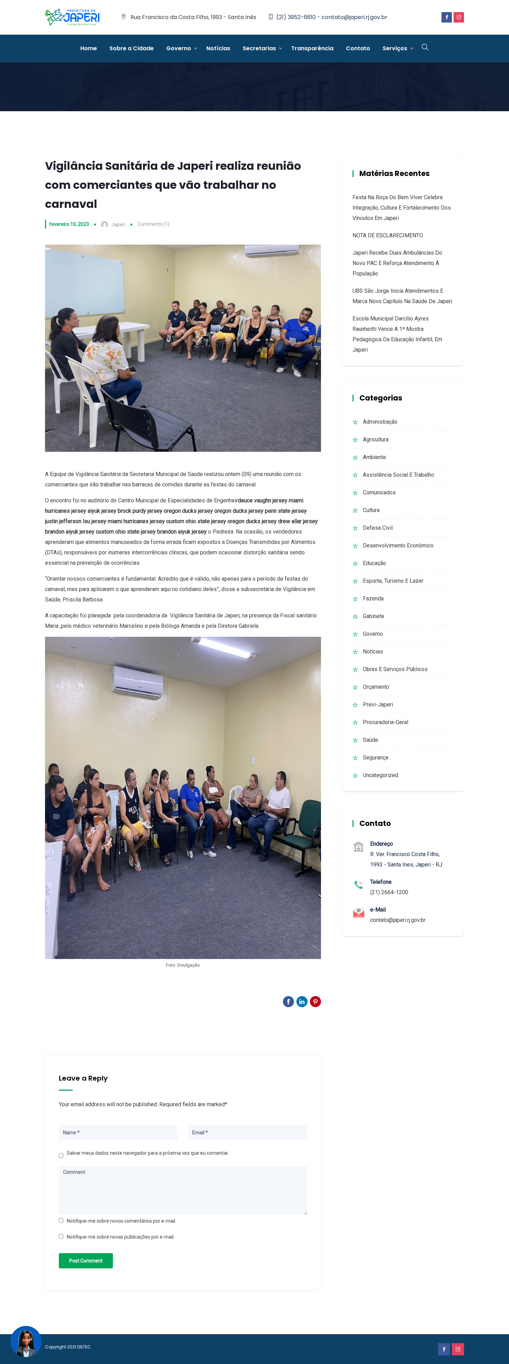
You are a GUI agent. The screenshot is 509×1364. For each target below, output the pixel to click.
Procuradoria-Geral (385, 722)
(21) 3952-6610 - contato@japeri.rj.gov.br (331, 17)
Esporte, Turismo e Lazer (393, 581)
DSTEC (84, 1347)
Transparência (312, 48)
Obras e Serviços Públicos (395, 669)
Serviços (395, 48)
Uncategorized (380, 775)
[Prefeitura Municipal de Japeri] (72, 18)
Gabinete (373, 616)
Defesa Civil (378, 528)
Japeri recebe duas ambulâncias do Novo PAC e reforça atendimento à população (397, 263)
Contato (358, 48)
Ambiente (374, 457)
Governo (178, 48)
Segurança (375, 757)
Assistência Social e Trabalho (398, 475)
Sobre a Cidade (131, 48)
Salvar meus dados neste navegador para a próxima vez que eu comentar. (148, 1153)
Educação (374, 563)
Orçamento (376, 687)
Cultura (371, 510)
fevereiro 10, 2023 (69, 224)
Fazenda (373, 598)
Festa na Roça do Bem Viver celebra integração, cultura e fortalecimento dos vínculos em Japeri (401, 207)
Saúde (370, 740)
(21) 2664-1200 (389, 892)
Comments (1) (153, 224)
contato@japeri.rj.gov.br (398, 920)
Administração (380, 422)
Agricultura (376, 439)
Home (88, 48)
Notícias (218, 48)
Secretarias (259, 48)
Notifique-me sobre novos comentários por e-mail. (121, 1221)
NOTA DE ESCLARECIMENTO (387, 235)
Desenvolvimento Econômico (398, 545)
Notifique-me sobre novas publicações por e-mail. (121, 1237)
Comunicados (379, 492)
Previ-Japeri (378, 704)
